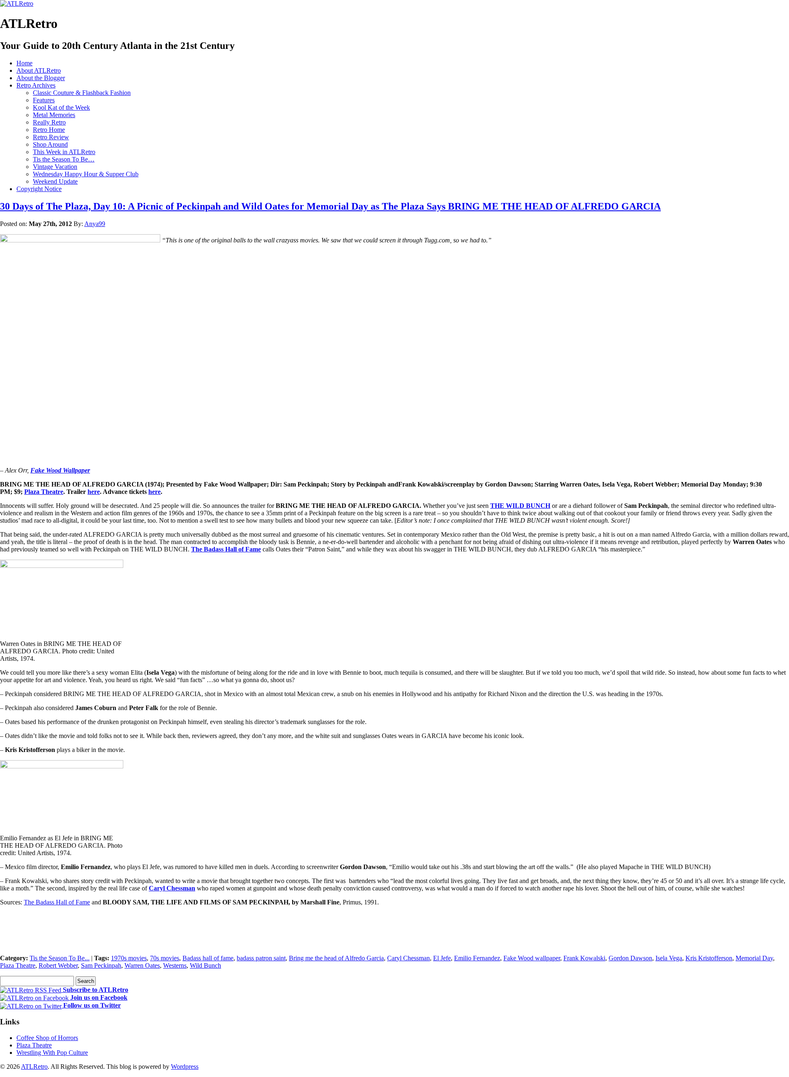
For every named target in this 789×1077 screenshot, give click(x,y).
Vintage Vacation (55, 166)
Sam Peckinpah (101, 965)
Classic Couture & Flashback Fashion (82, 92)
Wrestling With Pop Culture (52, 1052)
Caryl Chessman (172, 888)
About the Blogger (40, 77)
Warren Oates (142, 965)
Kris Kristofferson (708, 958)
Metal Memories (54, 114)
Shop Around (50, 144)
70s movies (164, 958)
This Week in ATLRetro (64, 151)
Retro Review (51, 137)
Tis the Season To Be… (64, 159)
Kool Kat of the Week (61, 107)
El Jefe (442, 958)
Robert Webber (58, 965)
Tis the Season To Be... (60, 958)
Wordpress (184, 1066)
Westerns (175, 965)
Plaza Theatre (43, 491)
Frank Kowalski (584, 958)
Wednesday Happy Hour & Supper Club (85, 174)
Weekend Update (55, 181)
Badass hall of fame (207, 958)
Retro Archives (35, 85)
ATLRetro (34, 1066)
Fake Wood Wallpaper (60, 470)
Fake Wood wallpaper (531, 958)
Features (44, 100)
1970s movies (129, 958)
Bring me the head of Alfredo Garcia (336, 958)
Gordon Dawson (630, 958)
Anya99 (94, 223)
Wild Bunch (205, 965)
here (94, 491)
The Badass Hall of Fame (226, 549)
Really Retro (49, 122)
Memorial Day (754, 958)
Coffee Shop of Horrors (47, 1037)
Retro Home (49, 129)
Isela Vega (668, 958)
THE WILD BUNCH (520, 505)
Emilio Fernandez (477, 958)
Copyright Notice (39, 188)
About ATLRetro (38, 70)
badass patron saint (261, 958)
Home (24, 63)
